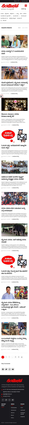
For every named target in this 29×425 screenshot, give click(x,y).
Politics (12, 418)
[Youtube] (12, 369)
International (13, 410)
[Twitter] (6, 369)
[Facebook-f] (2, 399)
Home (19, 27)
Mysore (12, 415)
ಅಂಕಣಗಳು (23, 417)
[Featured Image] (14, 41)
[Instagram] (9, 369)
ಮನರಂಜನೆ (23, 410)
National (12, 413)
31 (15, 357)
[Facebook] (2, 369)
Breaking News (14, 408)
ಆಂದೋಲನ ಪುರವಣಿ (23, 413)
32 (18, 357)
